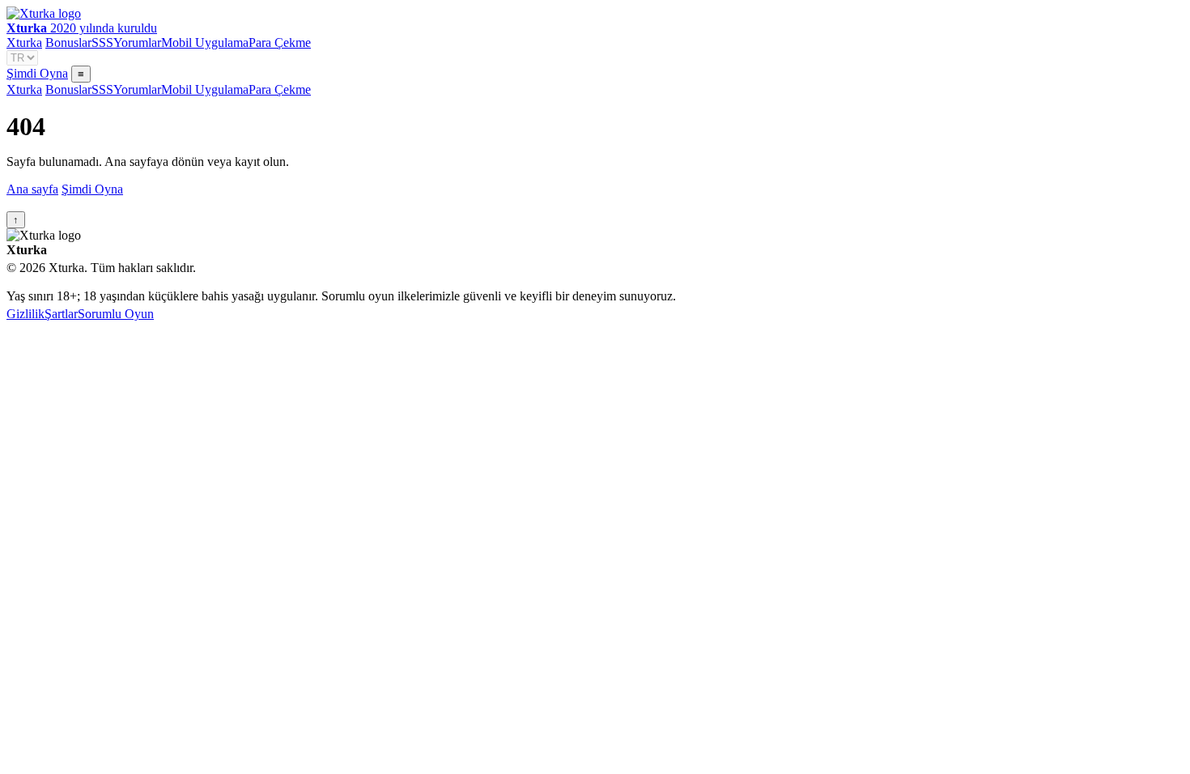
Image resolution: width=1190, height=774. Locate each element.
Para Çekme (280, 42)
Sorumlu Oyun (116, 314)
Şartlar (61, 314)
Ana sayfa (32, 189)
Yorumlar (137, 42)
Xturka (24, 42)
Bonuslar (68, 42)
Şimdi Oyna (37, 73)
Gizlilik (25, 314)
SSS (102, 42)
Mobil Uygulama (205, 42)
